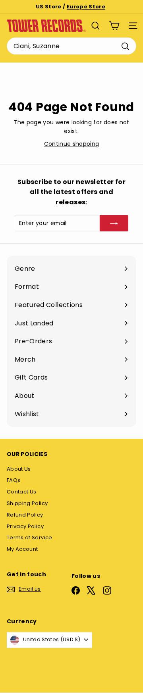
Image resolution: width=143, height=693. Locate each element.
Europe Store (86, 6)
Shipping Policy (27, 503)
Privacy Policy (25, 526)
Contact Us (22, 491)
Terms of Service (29, 537)
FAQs (13, 480)
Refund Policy (25, 515)
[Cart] (114, 25)
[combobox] (71, 46)
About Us (19, 469)
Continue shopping (71, 144)
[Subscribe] (114, 223)
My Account (22, 549)
